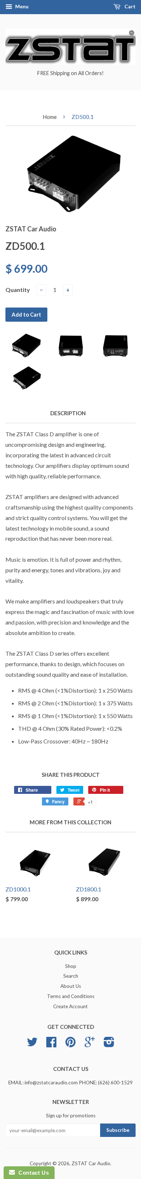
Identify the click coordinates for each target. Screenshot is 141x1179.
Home (50, 117)
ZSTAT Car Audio (91, 1163)
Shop (70, 966)
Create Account (70, 1006)
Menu (21, 6)
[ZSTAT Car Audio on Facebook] (51, 1044)
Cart (129, 6)
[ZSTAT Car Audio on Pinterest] (70, 1044)
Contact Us (32, 1173)
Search (70, 976)
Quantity (17, 289)
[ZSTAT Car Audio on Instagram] (109, 1044)
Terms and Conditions (70, 996)
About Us (70, 986)
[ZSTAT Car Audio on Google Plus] (89, 1044)
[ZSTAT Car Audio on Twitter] (32, 1044)
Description (68, 413)
